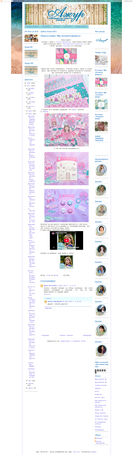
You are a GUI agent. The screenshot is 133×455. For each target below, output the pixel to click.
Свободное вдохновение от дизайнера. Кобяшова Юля (31, 316)
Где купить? (68, 26)
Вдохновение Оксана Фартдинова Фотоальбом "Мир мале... (31, 231)
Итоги (97, 391)
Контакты (57, 26)
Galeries (76, 452)
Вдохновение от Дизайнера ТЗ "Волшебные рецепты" (31, 262)
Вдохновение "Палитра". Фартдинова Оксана (31, 201)
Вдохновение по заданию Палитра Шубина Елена (31, 120)
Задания (98, 388)
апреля (30, 383)
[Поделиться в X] (66, 275)
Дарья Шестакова (50, 285)
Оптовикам (46, 26)
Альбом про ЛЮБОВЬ (31, 364)
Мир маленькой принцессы (100, 406)
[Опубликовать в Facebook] (67, 275)
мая (30, 381)
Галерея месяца (101, 385)
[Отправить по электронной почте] (63, 275)
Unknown (99, 438)
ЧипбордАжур (99, 430)
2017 (29, 86)
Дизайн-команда (81, 26)
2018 (29, 83)
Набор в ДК (99, 410)
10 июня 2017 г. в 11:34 (66, 285)
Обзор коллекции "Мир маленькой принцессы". (31, 303)
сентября (31, 102)
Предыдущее (87, 335)
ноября (30, 93)
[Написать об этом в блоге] (65, 275)
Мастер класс (100, 397)
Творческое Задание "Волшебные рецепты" (31, 355)
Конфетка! (98, 394)
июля (30, 111)
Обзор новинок (100, 413)
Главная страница (32, 26)
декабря (31, 88)
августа (31, 106)
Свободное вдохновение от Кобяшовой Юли (31, 373)
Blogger (93, 452)
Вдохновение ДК (101, 379)
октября (31, 97)
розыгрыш (67, 46)
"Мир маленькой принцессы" (72, 44)
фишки (74, 109)
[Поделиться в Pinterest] (69, 275)
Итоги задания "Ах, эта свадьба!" (31, 142)
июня (30, 114)
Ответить (47, 294)
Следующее (45, 335)
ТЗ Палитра (31, 210)
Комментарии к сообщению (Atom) (73, 341)
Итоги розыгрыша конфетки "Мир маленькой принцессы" (31, 247)
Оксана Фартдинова (64, 42)
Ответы (48, 298)
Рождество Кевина (101, 416)
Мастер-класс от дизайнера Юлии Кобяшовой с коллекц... (31, 277)
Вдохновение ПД (101, 382)
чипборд (45, 111)
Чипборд (98, 427)
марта (30, 388)
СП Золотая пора (101, 419)
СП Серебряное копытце (100, 423)
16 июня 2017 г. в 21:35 (71, 301)
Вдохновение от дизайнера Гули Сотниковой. (31, 166)
